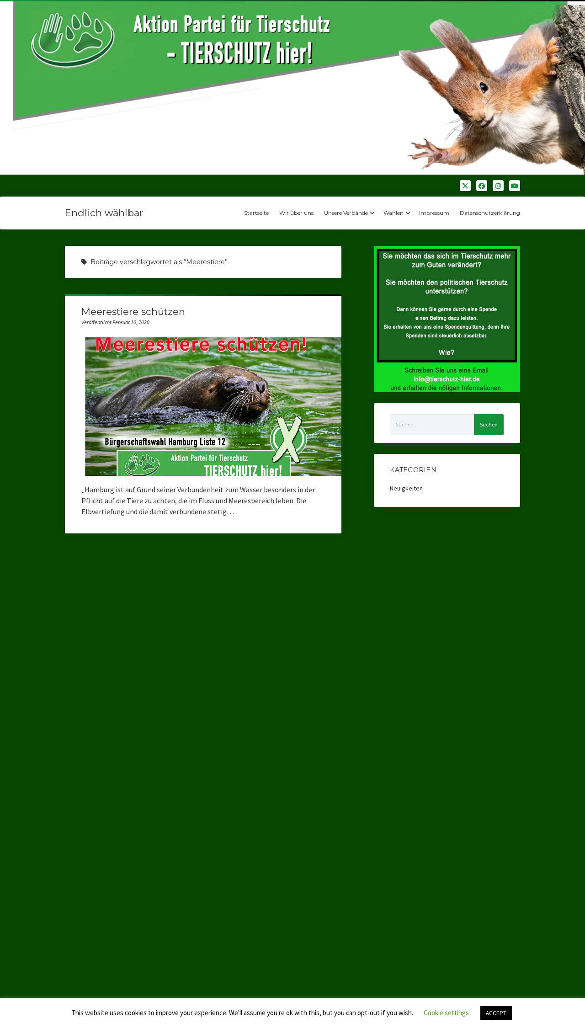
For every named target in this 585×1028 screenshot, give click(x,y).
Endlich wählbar (104, 212)
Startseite (256, 212)
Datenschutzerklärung (490, 212)
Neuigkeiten (406, 488)
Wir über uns (296, 212)
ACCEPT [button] (496, 1013)
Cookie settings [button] (446, 1012)
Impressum (434, 212)
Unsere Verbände (346, 212)
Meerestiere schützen (133, 311)
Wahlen (393, 212)
